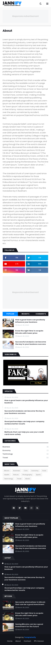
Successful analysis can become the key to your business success (30, 343)
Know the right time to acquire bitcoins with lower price (29, 332)
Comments (41, 314)
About (18, 641)
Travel (25, 457)
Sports (38, 475)
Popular (10, 314)
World (27, 479)
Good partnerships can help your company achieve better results (24, 422)
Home (9, 641)
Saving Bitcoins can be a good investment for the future (29, 625)
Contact (27, 641)
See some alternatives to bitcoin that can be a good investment (30, 603)
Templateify (30, 637)
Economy (25, 450)
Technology (25, 454)
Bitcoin (6, 471)
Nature (15, 475)
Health (6, 475)
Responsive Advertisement (25, 16)
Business (25, 447)
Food (44, 471)
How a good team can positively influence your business (30, 321)
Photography (27, 475)
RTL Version (39, 641)
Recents (25, 314)
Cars (25, 471)
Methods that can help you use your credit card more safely (24, 433)
